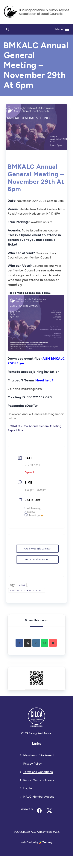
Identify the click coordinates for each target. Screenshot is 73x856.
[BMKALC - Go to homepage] (36, 12)
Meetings (34, 515)
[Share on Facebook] (19, 643)
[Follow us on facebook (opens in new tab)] (39, 810)
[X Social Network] (27, 643)
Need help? (44, 380)
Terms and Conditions (38, 772)
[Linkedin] (36, 643)
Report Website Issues (38, 780)
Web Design (28, 842)
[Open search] (8, 29)
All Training (33, 508)
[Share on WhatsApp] (44, 643)
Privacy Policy (32, 763)
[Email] (53, 643)
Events (31, 511)
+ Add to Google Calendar (37, 548)
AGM (22, 585)
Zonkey (47, 842)
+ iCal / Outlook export (37, 559)
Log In (27, 788)
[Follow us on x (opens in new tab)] (49, 810)
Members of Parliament (38, 755)
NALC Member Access (38, 796)
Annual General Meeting (27, 590)
